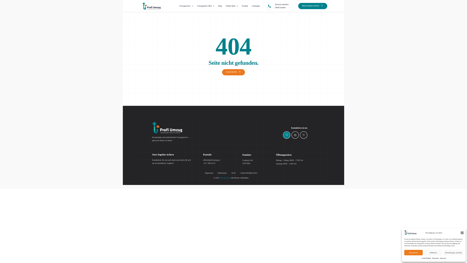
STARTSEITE (231, 72)
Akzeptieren (413, 253)
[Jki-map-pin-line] (303, 135)
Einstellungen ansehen (453, 253)
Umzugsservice (185, 6)
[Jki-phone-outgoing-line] (286, 135)
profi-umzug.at (225, 178)
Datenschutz (435, 258)
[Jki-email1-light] (295, 135)
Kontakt (245, 6)
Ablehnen (433, 253)
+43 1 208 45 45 (209, 163)
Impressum (443, 258)
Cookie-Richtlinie (426, 258)
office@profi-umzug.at (211, 160)
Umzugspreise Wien (204, 6)
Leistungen (256, 6)
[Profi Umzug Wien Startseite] (410, 234)
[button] (462, 233)
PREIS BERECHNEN (310, 6)
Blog (220, 6)
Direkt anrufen (280, 7)
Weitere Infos (230, 6)
